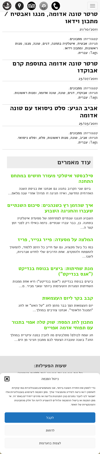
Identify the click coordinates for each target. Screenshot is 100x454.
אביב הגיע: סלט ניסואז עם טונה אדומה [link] (54, 112)
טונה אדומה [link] (47, 92)
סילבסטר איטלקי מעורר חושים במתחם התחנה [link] (52, 178)
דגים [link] (46, 43)
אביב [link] (83, 137)
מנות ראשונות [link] (25, 92)
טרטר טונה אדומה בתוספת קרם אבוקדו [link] (55, 67)
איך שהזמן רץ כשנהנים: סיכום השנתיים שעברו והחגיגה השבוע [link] (50, 208)
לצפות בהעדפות (50, 443)
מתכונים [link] (76, 38)
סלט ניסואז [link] (26, 137)
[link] (57, 5)
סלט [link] (42, 137)
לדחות (50, 430)
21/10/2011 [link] (89, 29)
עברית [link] (83, 52)
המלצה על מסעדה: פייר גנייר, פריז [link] (55, 239)
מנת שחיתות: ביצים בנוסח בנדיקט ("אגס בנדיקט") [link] (55, 271)
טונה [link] (36, 43)
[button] (7, 378)
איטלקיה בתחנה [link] (63, 43)
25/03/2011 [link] (88, 123)
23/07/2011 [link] (88, 78)
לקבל (50, 417)
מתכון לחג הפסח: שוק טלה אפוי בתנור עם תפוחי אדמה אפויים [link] (52, 325)
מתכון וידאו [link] (73, 48)
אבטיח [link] (82, 43)
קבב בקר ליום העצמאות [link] (67, 298)
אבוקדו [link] (82, 92)
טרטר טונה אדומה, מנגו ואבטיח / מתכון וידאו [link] (51, 17)
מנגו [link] (27, 43)
